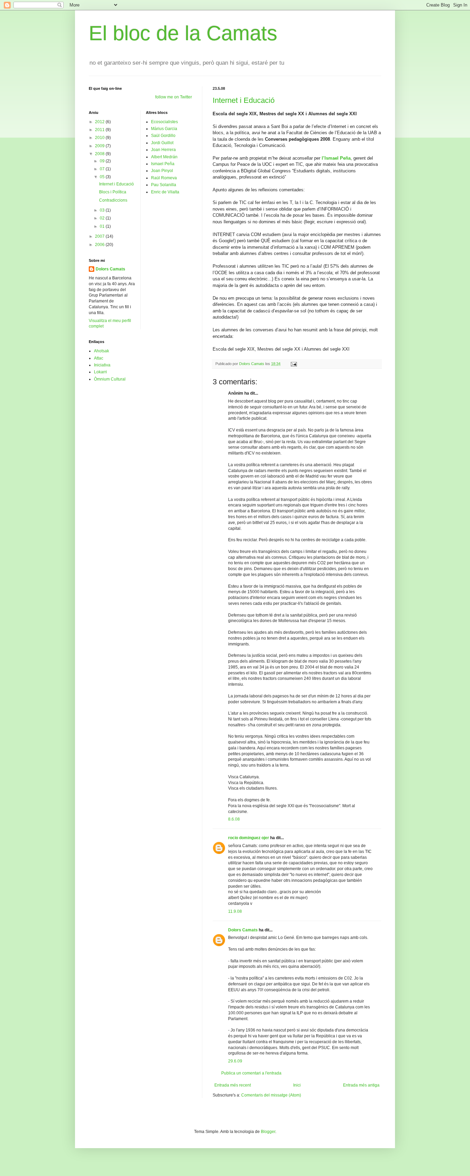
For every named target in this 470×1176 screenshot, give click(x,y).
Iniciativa (102, 365)
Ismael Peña (162, 163)
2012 (100, 121)
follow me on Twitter (173, 97)
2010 (100, 137)
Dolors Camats (243, 930)
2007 (100, 236)
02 (103, 218)
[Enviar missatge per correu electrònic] (293, 364)
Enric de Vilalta (165, 192)
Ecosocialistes (164, 121)
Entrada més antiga (361, 1085)
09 (103, 161)
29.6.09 (235, 1061)
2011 (100, 129)
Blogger (268, 1131)
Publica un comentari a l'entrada (251, 1073)
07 (103, 169)
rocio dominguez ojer (248, 837)
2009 (100, 145)
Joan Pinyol (162, 170)
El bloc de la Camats (183, 33)
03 (103, 210)
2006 (100, 244)
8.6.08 (234, 819)
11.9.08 (235, 911)
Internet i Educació (244, 100)
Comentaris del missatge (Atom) (271, 1095)
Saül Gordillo (163, 135)
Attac (98, 358)
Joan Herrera (163, 149)
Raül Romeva (164, 177)
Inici (297, 1085)
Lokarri (100, 372)
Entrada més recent (232, 1085)
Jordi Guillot (162, 142)
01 (103, 226)
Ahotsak (101, 351)
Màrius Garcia (164, 128)
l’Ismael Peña (336, 158)
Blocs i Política (112, 192)
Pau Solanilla (163, 184)
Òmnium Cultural (110, 379)
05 (103, 176)
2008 (100, 153)
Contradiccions (113, 200)
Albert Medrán (164, 156)
